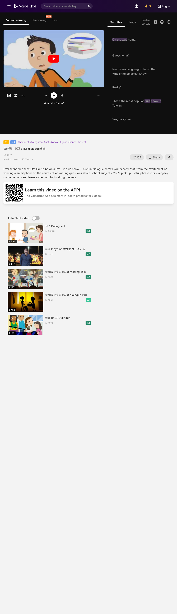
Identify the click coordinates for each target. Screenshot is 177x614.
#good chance (68, 142)
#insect (82, 142)
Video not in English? (54, 103)
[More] (98, 95)
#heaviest (23, 142)
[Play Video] (53, 58)
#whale (54, 142)
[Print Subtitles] (162, 22)
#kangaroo (36, 142)
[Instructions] (169, 22)
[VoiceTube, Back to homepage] (25, 6)
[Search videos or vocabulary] (89, 6)
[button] (155, 22)
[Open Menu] (9, 6)
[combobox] (63, 6)
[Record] (167, 39)
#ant (46, 142)
